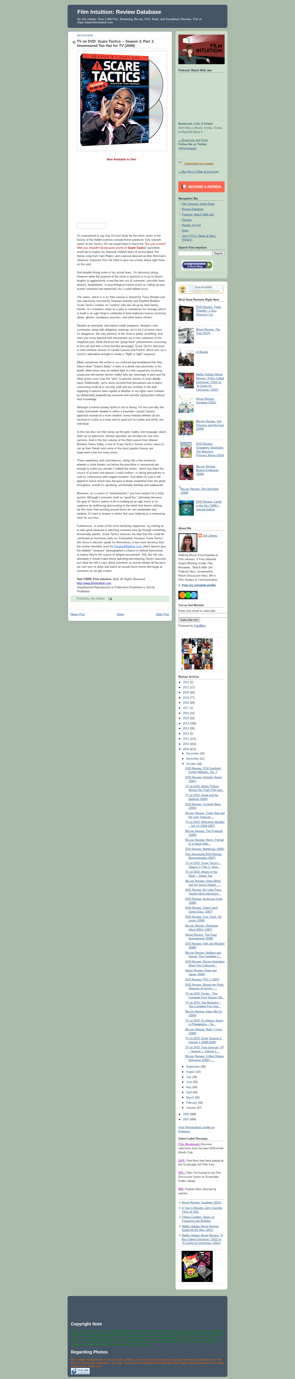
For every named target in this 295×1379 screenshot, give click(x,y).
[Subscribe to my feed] (181, 163)
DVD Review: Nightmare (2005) (204, 849)
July (189, 1077)
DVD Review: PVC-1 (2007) (202, 979)
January (191, 1107)
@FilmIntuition (187, 148)
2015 (186, 718)
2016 (186, 713)
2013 (186, 728)
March (190, 1097)
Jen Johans (210, 535)
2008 (186, 1114)
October (191, 763)
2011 (186, 738)
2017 (186, 707)
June (189, 1082)
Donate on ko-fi (191, 225)
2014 (186, 723)
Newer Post (77, 614)
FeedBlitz (200, 625)
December (193, 753)
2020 (186, 692)
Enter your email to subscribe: (197, 610)
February (192, 1102)
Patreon (187, 220)
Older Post (162, 614)
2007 (186, 1119)
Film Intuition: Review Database (119, 12)
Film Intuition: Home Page (198, 204)
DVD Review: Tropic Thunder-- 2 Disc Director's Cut (208, 311)
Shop (185, 230)
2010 (186, 744)
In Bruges (202, 352)
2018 (186, 702)
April (189, 1092)
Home (120, 614)
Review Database (193, 209)
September (193, 1066)
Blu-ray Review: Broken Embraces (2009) (207, 470)
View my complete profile (199, 585)
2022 (186, 682)
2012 (186, 733)
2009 (186, 749)
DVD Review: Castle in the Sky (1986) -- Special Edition (209, 505)
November (193, 758)
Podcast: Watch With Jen (198, 214)
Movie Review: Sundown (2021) (201, 1202)
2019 (186, 697)
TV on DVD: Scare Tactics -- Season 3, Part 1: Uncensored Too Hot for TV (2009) (116, 43)
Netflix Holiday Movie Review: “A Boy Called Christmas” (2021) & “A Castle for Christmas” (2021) (210, 382)
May (189, 1087)
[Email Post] (109, 598)
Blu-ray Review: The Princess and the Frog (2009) (210, 425)
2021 (186, 687)
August (191, 1071)
